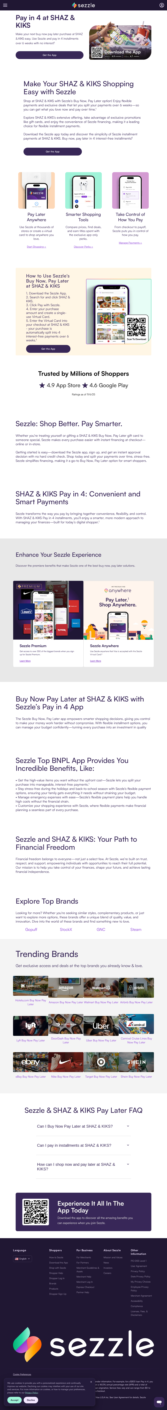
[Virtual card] (36, 190)
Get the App (50, 55)
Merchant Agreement (141, 1295)
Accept (14, 1400)
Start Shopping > (36, 246)
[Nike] (66, 1062)
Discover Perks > (83, 246)
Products (53, 1288)
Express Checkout (85, 1287)
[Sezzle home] (83, 5)
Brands (52, 1283)
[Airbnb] (136, 988)
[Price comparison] (83, 190)
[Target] (101, 1062)
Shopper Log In (57, 1278)
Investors (108, 1267)
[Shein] (136, 1062)
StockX (66, 929)
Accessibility (137, 1300)
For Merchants (83, 1257)
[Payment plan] (130, 190)
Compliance (137, 1306)
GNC (101, 929)
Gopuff (31, 929)
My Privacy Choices (141, 1281)
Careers (107, 1273)
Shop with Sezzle (57, 1267)
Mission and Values (113, 1257)
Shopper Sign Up (57, 1293)
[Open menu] (5, 5)
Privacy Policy (138, 1271)
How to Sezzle (56, 1257)
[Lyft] (30, 1026)
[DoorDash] (66, 1024)
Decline (31, 1400)
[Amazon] (66, 988)
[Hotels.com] (30, 986)
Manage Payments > (130, 242)
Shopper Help (56, 1273)
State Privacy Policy (140, 1276)
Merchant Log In (84, 1281)
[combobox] (22, 1258)
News (106, 1262)
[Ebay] (30, 1062)
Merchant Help (83, 1276)
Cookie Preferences (22, 1374)
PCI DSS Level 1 (138, 1260)
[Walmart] (101, 988)
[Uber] (101, 1026)
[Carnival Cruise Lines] (136, 1024)
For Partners (82, 1262)
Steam (135, 929)
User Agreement (139, 1266)
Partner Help (82, 1292)
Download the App (58, 1262)
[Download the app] (83, 1212)
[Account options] (161, 5)
